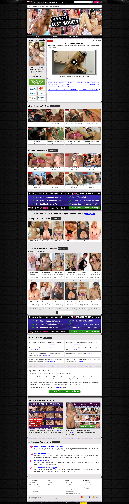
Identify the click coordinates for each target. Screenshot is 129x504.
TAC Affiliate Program (89, 484)
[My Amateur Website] (83, 416)
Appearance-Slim (64, 81)
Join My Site (90, 214)
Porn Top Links (79, 361)
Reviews (59, 387)
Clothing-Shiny (85, 84)
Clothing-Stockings (81, 82)
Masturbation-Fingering (83, 81)
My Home (36, 36)
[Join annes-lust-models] (74, 62)
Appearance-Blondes (52, 82)
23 (71, 312)
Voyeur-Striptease (61, 86)
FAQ (49, 484)
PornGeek (52, 344)
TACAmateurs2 (58, 431)
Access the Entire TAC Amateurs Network (37, 82)
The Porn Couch (73, 349)
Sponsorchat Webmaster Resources (90, 487)
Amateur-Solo (93, 81)
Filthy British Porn (38, 349)
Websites (39, 2)
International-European (53, 81)
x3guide (90, 353)
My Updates (54, 36)
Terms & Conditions (71, 484)
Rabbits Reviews (51, 361)
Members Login (73, 36)
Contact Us (50, 487)
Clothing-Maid (77, 84)
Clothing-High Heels (67, 84)
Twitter (31, 493)
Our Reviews (32, 482)
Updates (45, 2)
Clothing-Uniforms (95, 84)
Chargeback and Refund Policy (73, 493)
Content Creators (88, 482)
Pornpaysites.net (46, 355)
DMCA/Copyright (70, 489)
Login (57, 2)
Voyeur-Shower (71, 86)
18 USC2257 (69, 482)
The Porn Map (77, 344)
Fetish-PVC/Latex (51, 86)
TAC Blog (31, 489)
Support (50, 482)
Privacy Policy (76, 502)
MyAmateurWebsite (71, 432)
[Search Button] (92, 2)
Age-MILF (72, 82)
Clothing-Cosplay (91, 82)
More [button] (62, 2)
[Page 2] (67, 312)
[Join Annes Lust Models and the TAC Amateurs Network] (32, 88)
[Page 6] (69, 312)
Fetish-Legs (73, 81)
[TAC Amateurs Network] (29, 2)
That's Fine (83, 502)
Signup (96, 2)
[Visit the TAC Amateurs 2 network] (46, 416)
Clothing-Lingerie (56, 84)
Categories (52, 2)
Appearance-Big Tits (64, 82)
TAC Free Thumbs (33, 491)
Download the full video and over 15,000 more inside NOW (73, 89)
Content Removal (70, 491)
